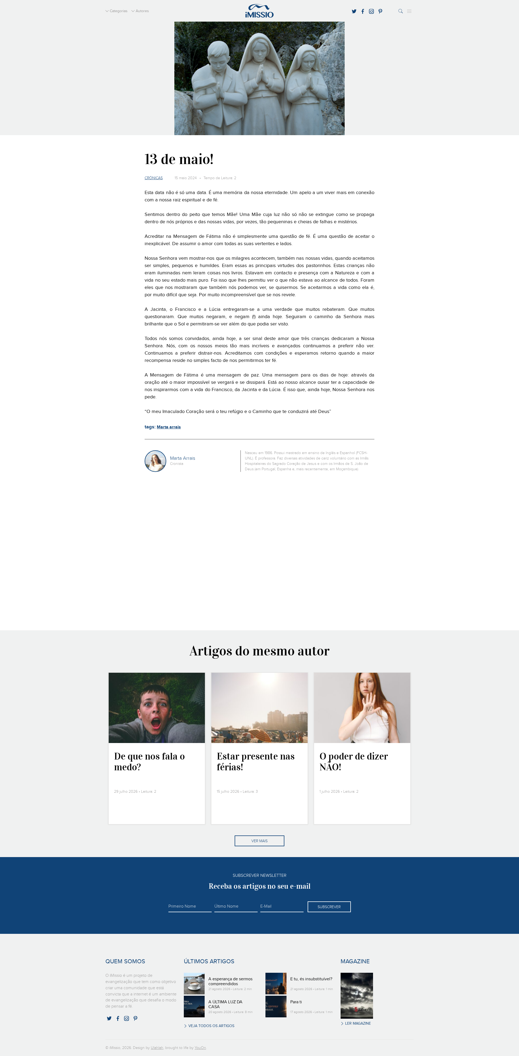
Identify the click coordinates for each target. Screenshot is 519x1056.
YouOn (200, 1048)
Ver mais (259, 841)
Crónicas (154, 178)
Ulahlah (157, 1048)
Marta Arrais (182, 458)
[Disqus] (260, 550)
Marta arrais (169, 427)
